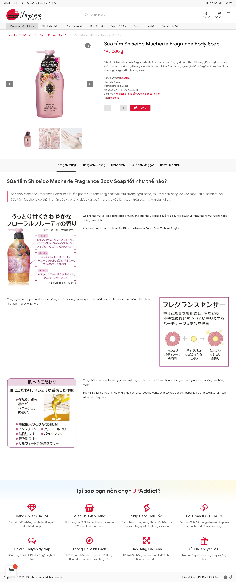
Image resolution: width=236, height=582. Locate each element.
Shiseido (125, 78)
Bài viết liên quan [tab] (170, 165)
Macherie (114, 97)
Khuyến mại (96, 26)
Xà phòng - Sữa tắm (58, 35)
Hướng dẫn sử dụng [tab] (93, 165)
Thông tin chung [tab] (66, 165)
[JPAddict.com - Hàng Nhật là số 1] (24, 14)
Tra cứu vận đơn (170, 26)
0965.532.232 (225, 3)
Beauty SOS (117, 26)
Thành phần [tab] (118, 165)
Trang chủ (11, 35)
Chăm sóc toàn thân (32, 35)
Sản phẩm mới (74, 26)
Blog (136, 26)
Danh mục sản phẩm (21, 26)
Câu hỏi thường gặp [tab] (142, 165)
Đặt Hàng (140, 107)
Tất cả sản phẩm (50, 26)
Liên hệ (150, 26)
